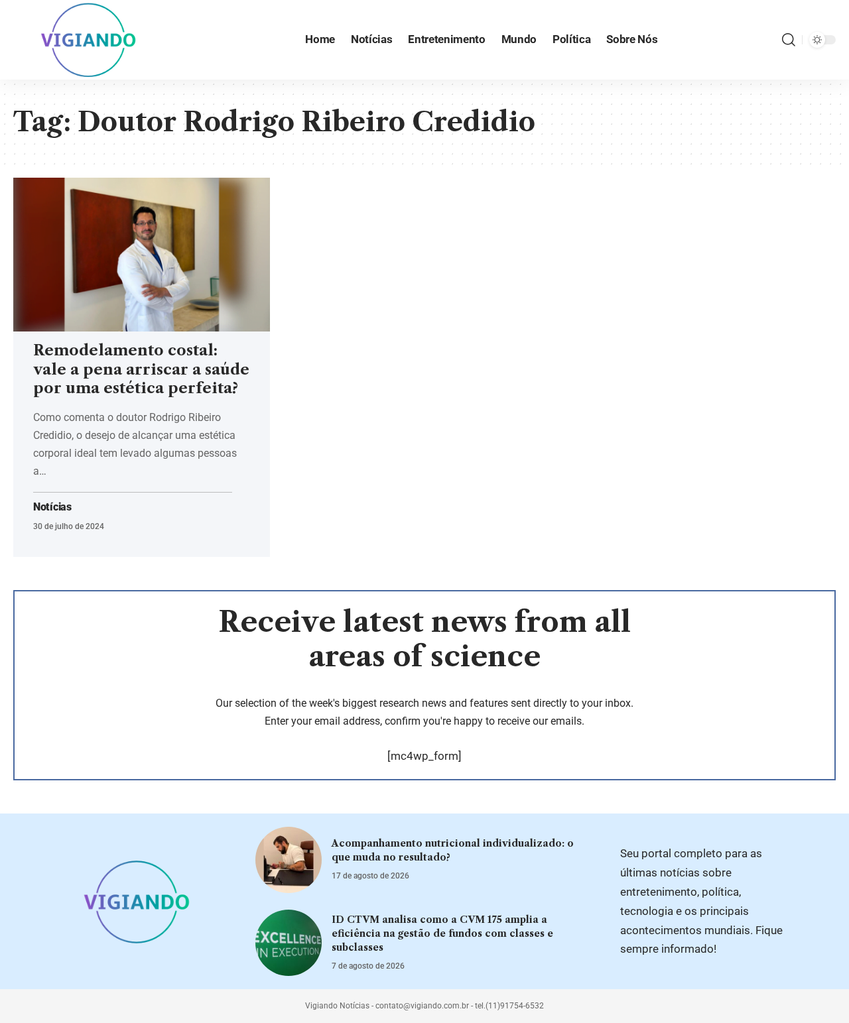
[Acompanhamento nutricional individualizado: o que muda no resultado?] (288, 860)
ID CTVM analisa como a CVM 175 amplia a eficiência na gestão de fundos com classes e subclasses (442, 933)
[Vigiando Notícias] (92, 40)
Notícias (52, 507)
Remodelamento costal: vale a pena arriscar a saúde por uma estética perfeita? (141, 369)
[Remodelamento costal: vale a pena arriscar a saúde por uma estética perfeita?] (141, 254)
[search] (788, 40)
